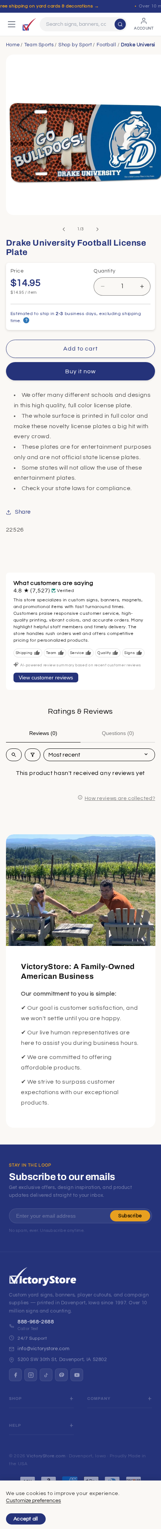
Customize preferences (33, 1500)
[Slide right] (97, 229)
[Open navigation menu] (11, 24)
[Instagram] (30, 1374)
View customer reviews (46, 678)
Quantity (104, 271)
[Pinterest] (61, 1374)
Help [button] (15, 1425)
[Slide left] (63, 229)
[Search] (120, 24)
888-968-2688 (36, 1321)
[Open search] (14, 754)
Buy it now (80, 371)
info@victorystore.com (43, 1348)
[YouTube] (76, 1374)
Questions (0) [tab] (118, 733)
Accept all (25, 1519)
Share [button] (23, 512)
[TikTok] (46, 1374)
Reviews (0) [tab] (43, 733)
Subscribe (130, 1215)
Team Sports (39, 44)
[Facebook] (15, 1374)
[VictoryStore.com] (29, 24)
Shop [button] (15, 1398)
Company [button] (98, 1398)
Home (13, 44)
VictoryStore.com (46, 1456)
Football (106, 44)
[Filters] (32, 754)
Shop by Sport (75, 44)
